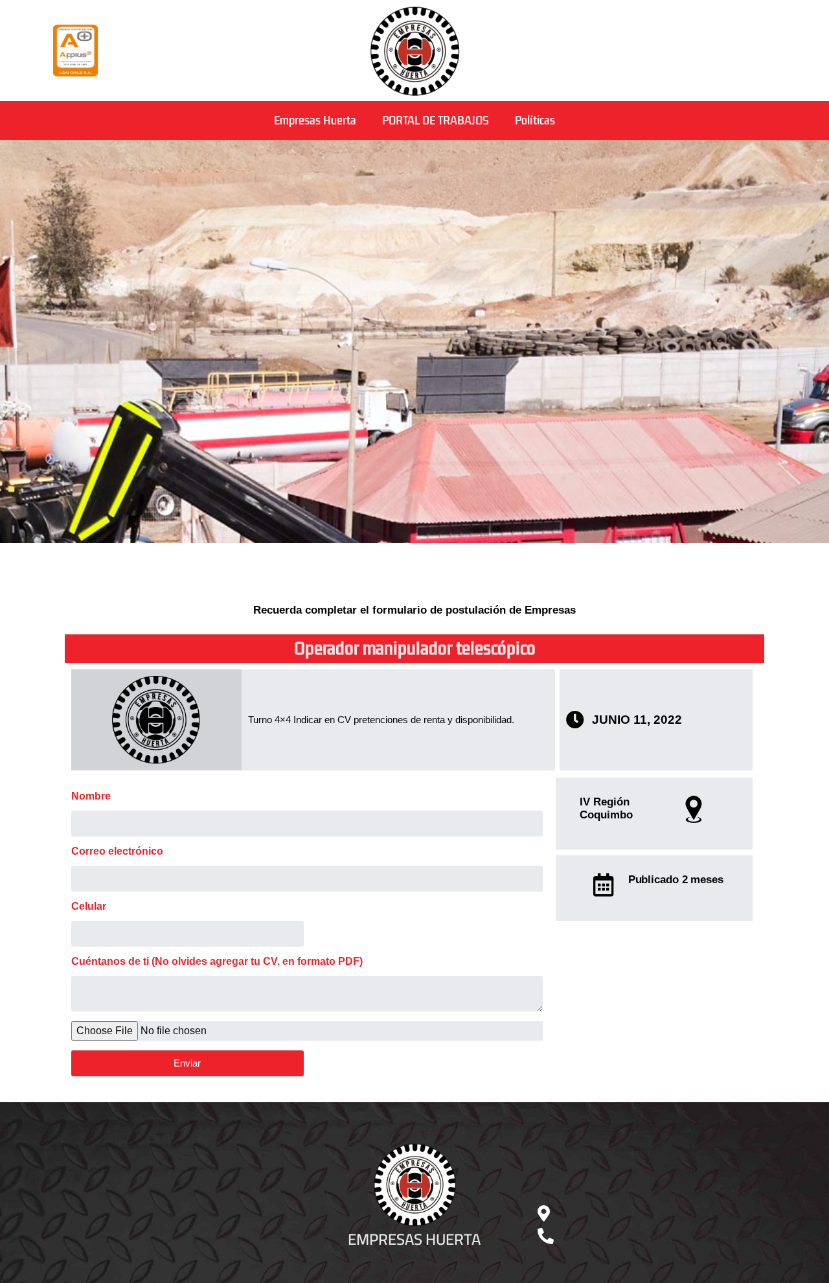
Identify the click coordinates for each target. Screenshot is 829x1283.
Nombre (91, 796)
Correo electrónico (117, 851)
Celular (88, 906)
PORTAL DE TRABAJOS (435, 120)
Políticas (535, 120)
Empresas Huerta (315, 120)
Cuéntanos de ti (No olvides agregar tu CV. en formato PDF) (217, 961)
